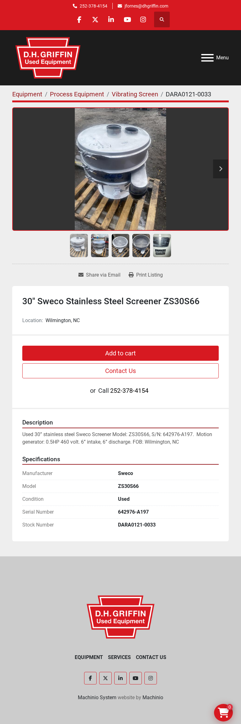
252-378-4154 (93, 5)
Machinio (152, 697)
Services (119, 657)
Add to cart (120, 353)
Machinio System (97, 697)
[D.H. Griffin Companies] (120, 616)
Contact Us (120, 371)
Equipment (89, 657)
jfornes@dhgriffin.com (146, 5)
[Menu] (207, 58)
